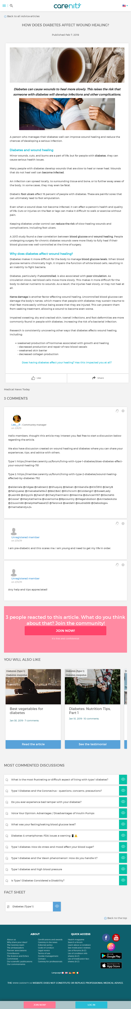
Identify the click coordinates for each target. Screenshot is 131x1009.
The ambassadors (15, 948)
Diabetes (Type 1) (23, 906)
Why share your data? (17, 942)
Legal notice (44, 950)
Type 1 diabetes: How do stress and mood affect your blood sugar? (52, 846)
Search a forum (75, 942)
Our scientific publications (19, 961)
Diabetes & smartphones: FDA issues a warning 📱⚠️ (44, 835)
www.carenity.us (22, 983)
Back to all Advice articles (23, 16)
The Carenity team (15, 945)
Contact (42, 959)
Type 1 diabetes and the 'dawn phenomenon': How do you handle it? (54, 858)
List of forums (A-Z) (77, 950)
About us (11, 939)
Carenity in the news (47, 942)
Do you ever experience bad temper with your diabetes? (46, 802)
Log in (91, 1004)
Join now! (65, 631)
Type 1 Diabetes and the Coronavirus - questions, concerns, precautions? (56, 790)
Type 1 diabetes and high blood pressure (36, 869)
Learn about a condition (79, 945)
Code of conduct (46, 948)
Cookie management (48, 956)
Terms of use (44, 953)
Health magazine (76, 939)
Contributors (13, 953)
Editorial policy (45, 945)
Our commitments (16, 964)
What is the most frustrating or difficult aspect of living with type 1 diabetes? (59, 779)
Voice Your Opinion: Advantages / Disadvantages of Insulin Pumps (52, 813)
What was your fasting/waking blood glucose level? (43, 824)
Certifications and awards (50, 939)
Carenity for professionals (50, 961)
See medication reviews (79, 948)
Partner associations (17, 950)
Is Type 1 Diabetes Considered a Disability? (37, 880)
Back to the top (117, 918)
